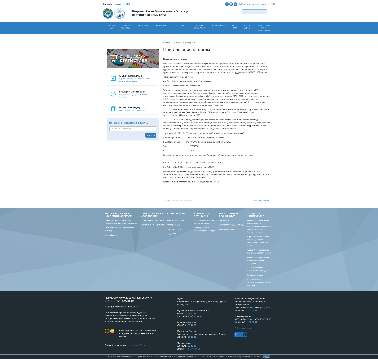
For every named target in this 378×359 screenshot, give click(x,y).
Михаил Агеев (138, 344)
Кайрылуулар (219, 25)
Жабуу (266, 356)
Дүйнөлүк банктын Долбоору (153, 224)
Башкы (166, 42)
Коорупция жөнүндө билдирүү (231, 224)
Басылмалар (161, 25)
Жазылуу (151, 135)
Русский (118, 3)
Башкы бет (111, 26)
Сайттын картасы (260, 3)
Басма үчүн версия (261, 200)
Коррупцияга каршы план (229, 229)
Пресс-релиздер (173, 224)
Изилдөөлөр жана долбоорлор (264, 27)
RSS (273, 3)
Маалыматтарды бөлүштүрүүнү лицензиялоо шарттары (259, 282)
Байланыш (244, 3)
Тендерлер (171, 233)
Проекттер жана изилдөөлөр (153, 220)
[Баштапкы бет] (114, 13)
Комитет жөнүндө (125, 26)
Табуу (271, 11)
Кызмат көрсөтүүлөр (199, 26)
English (127, 3)
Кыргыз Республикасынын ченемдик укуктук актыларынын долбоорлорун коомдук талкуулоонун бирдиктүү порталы (259, 226)
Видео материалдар (175, 220)
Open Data (234, 26)
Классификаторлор (113, 235)
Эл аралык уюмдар (255, 275)
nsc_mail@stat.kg (191, 348)
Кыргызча (107, 3)
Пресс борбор (247, 26)
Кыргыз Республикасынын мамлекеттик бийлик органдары (258, 260)
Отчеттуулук (180, 25)
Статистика (142, 25)
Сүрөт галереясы (174, 229)
